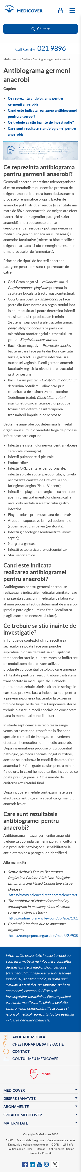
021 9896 (51, 48)
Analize (26, 59)
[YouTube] (39, 1164)
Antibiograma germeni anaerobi (51, 59)
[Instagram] (46, 1164)
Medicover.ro (11, 59)
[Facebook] (25, 1164)
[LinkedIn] (32, 1164)
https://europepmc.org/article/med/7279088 (44, 935)
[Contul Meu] (60, 10)
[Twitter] (55, 1164)
